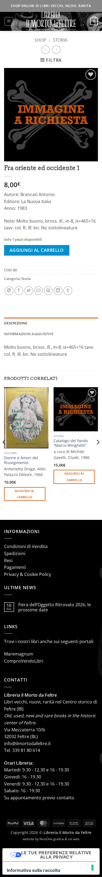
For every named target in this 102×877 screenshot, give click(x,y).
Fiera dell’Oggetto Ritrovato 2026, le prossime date (54, 607)
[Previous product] (56, 49)
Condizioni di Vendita (26, 546)
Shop (40, 40)
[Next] (97, 453)
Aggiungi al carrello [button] (25, 494)
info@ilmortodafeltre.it (27, 743)
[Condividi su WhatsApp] (9, 290)
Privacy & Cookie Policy (27, 574)
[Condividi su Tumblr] (67, 290)
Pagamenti (15, 567)
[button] (9, 21)
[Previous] (4, 453)
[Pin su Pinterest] (48, 290)
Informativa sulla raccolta (33, 870)
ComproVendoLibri (23, 661)
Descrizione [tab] (15, 323)
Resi (8, 560)
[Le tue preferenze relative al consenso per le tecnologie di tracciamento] (92, 867)
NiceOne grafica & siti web (59, 839)
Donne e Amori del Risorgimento (21, 460)
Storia (60, 40)
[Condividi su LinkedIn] (58, 290)
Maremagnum (18, 654)
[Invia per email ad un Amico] (38, 290)
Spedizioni (14, 553)
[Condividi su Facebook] (18, 290)
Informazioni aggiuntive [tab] (28, 333)
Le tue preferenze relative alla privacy (56, 855)
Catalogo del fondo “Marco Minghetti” (71, 443)
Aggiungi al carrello (37, 250)
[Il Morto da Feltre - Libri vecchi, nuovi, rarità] (51, 21)
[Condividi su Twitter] (28, 290)
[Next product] (45, 49)
